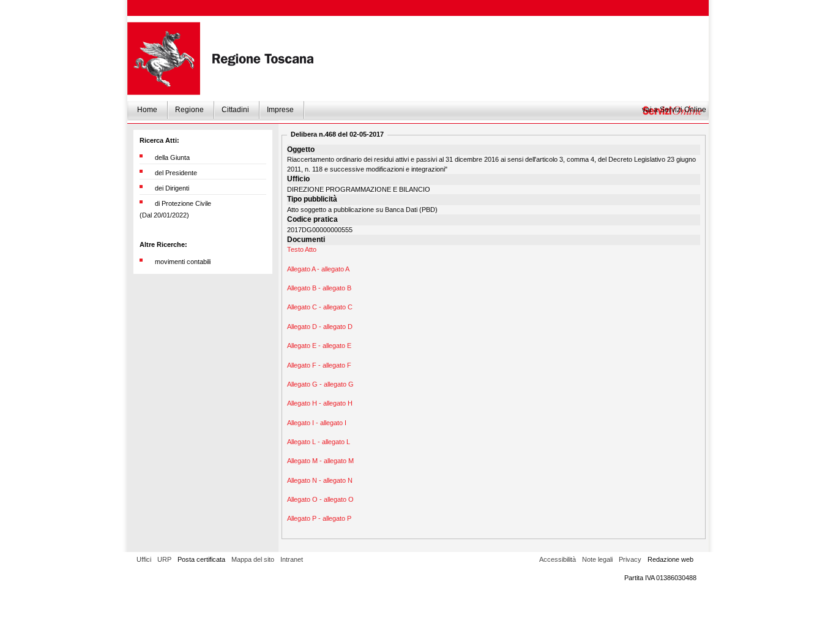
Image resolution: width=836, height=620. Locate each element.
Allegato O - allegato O (320, 499)
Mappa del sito (252, 559)
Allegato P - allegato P (319, 518)
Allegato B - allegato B (319, 288)
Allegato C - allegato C (320, 307)
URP (164, 559)
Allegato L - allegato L (318, 441)
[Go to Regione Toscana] (163, 58)
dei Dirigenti (172, 188)
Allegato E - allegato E (319, 345)
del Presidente (176, 172)
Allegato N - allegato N (320, 480)
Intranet (291, 559)
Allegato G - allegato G (320, 384)
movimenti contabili (183, 261)
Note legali (597, 559)
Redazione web (670, 559)
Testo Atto (301, 249)
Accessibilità (557, 559)
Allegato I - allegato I (316, 422)
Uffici (143, 559)
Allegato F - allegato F (319, 365)
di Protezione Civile (183, 203)
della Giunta (172, 157)
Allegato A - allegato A (318, 269)
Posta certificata (201, 559)
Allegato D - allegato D (320, 326)
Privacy (630, 559)
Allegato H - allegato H (320, 403)
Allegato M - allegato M (320, 460)
